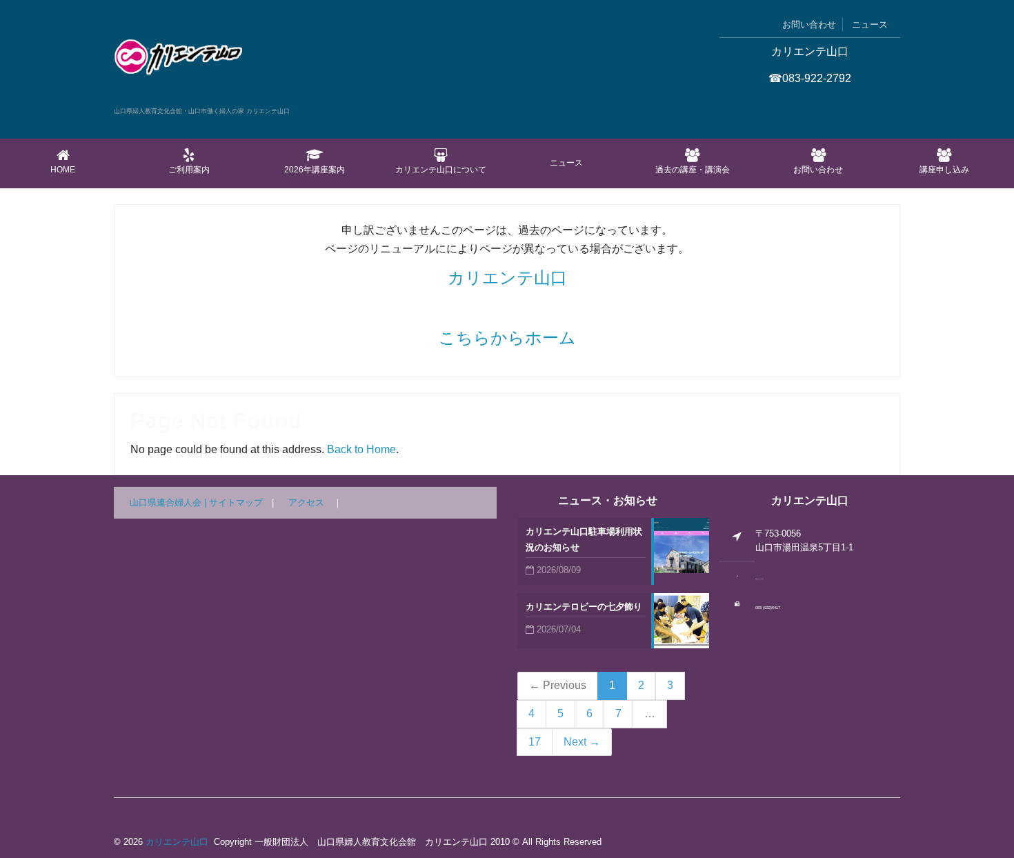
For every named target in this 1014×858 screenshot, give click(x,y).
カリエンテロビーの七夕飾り (584, 606)
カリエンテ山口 (507, 277)
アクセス (306, 502)
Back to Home (361, 449)
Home (62, 169)
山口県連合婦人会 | (169, 502)
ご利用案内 (189, 169)
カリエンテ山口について (440, 169)
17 (534, 742)
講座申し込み (944, 169)
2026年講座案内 (314, 169)
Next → (582, 742)
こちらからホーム (507, 337)
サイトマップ (236, 502)
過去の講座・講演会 (692, 169)
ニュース (870, 24)
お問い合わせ (809, 24)
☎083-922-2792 (809, 78)
